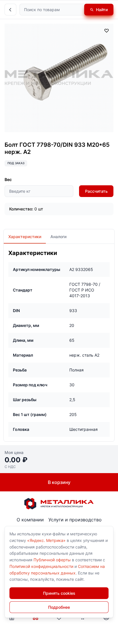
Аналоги (58, 236)
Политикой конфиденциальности (41, 566)
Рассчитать (96, 191)
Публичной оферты (52, 559)
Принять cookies (59, 593)
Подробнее (59, 607)
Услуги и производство (75, 519)
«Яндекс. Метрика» (46, 540)
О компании (30, 519)
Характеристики (24, 236)
